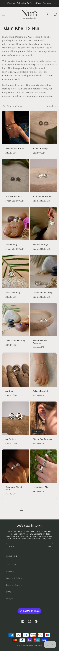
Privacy (9, 599)
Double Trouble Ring (42, 293)
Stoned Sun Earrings (42, 439)
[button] (3, 14)
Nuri (25, 645)
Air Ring (9, 391)
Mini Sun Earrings (13, 196)
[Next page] (37, 508)
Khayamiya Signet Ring (13, 488)
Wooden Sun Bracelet (15, 149)
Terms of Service (14, 585)
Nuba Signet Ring (41, 487)
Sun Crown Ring (12, 293)
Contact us (11, 565)
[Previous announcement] (3, 3)
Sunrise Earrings (40, 245)
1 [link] (21, 508)
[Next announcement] (55, 3)
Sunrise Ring (11, 245)
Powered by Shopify (34, 645)
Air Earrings (10, 439)
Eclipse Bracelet (40, 391)
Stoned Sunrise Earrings (40, 342)
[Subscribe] (49, 546)
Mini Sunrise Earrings (43, 196)
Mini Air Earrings (40, 149)
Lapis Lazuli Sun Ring (15, 341)
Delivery (10, 571)
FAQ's (8, 592)
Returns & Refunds (14, 578)
